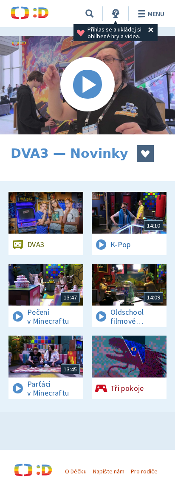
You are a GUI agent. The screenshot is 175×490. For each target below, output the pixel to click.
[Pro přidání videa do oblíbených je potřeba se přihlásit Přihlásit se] (145, 153)
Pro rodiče (144, 471)
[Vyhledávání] (89, 13)
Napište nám (108, 471)
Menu (156, 13)
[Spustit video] (87, 85)
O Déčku (75, 471)
